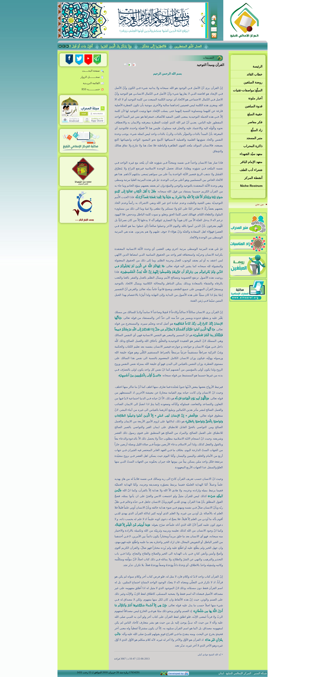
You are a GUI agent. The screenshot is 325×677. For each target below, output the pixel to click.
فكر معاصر (255, 122)
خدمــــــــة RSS (91, 89)
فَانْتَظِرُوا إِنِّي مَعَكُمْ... (159, 46)
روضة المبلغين (253, 82)
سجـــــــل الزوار (90, 76)
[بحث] (214, 25)
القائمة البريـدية (91, 83)
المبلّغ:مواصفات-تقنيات (247, 90)
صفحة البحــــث (91, 70)
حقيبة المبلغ (254, 114)
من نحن (259, 204)
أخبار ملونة (255, 98)
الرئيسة (257, 66)
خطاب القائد (254, 74)
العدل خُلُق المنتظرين (194, 46)
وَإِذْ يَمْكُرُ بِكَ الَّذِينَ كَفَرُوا (122, 46)
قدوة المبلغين (253, 106)
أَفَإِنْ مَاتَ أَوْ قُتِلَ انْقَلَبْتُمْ (84, 46)
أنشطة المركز (253, 178)
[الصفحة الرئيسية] (214, 19)
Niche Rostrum (251, 185)
